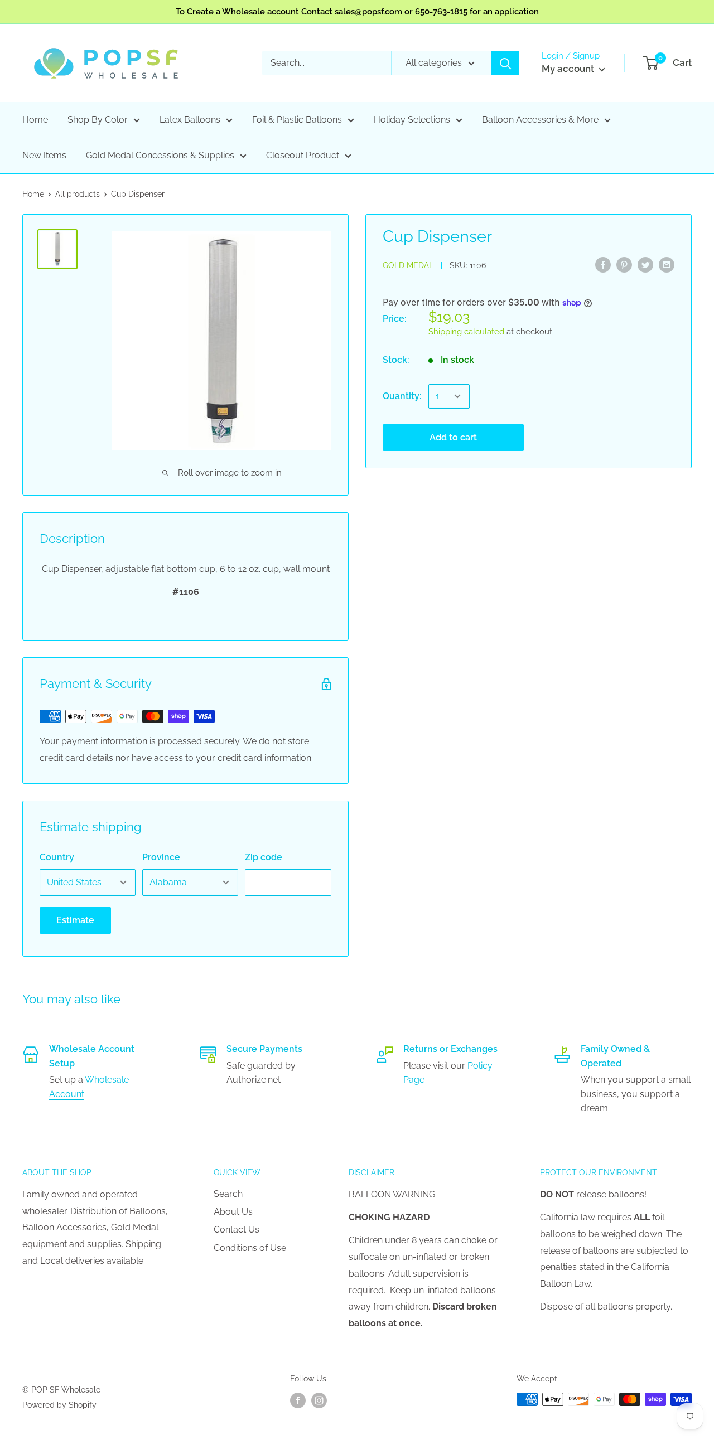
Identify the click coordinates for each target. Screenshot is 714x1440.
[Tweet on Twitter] (645, 264)
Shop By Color (97, 119)
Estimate (75, 920)
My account (569, 68)
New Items (44, 155)
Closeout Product (302, 155)
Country (57, 857)
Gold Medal (408, 265)
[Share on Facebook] (603, 264)
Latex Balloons (190, 119)
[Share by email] (666, 264)
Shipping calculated (466, 332)
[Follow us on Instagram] (319, 1400)
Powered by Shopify (59, 1404)
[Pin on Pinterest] (624, 264)
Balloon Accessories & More (540, 119)
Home (35, 119)
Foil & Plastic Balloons (297, 119)
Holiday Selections (412, 119)
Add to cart (453, 437)
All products (77, 194)
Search (228, 1194)
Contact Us (236, 1229)
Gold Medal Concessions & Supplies (160, 155)
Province (161, 857)
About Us (233, 1211)
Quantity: (402, 396)
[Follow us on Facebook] (298, 1400)
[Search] (505, 63)
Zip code (263, 857)
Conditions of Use (250, 1248)
